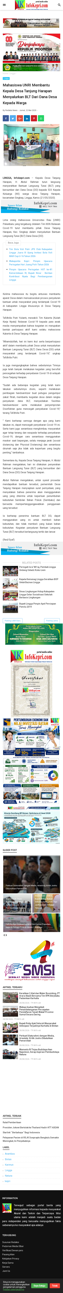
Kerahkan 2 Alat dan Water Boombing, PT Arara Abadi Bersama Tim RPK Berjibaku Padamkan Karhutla (39, 996)
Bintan (8, 1159)
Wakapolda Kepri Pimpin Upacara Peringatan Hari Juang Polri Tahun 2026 (30, 263)
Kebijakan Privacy (10, 1258)
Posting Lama (52, 621)
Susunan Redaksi (10, 1242)
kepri (7, 1181)
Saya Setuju (39, 1285)
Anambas (10, 1153)
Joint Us (6, 1271)
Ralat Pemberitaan (12, 1122)
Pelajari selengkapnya (13, 1289)
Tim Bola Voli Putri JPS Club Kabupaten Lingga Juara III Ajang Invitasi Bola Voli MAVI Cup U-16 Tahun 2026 (30, 252)
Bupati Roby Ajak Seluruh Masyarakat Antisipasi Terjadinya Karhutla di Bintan (38, 1024)
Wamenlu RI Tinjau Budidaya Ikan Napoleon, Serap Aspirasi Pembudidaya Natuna (39, 1052)
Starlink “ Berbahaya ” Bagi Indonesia (21, 1132)
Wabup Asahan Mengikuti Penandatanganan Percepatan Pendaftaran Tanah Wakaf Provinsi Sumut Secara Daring (36, 1011)
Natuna (8, 1175)
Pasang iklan (8, 1254)
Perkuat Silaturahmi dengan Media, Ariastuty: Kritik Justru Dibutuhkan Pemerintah (36, 1038)
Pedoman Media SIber (13, 1246)
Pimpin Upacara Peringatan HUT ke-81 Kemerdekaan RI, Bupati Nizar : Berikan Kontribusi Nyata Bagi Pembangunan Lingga (30, 274)
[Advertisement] (31, 1086)
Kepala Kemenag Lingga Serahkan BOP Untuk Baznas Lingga (38, 581)
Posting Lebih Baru (12, 621)
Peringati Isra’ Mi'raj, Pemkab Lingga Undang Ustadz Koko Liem (37, 568)
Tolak (54, 1285)
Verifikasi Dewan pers (12, 1250)
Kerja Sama (7, 1263)
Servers (6, 1267)
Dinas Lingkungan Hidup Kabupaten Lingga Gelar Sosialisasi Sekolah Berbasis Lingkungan (36, 594)
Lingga (6, 78)
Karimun (9, 1164)
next (6, 935)
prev (4, 935)
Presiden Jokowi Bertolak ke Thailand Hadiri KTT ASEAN (31, 1127)
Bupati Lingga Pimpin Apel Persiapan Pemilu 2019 (37, 605)
